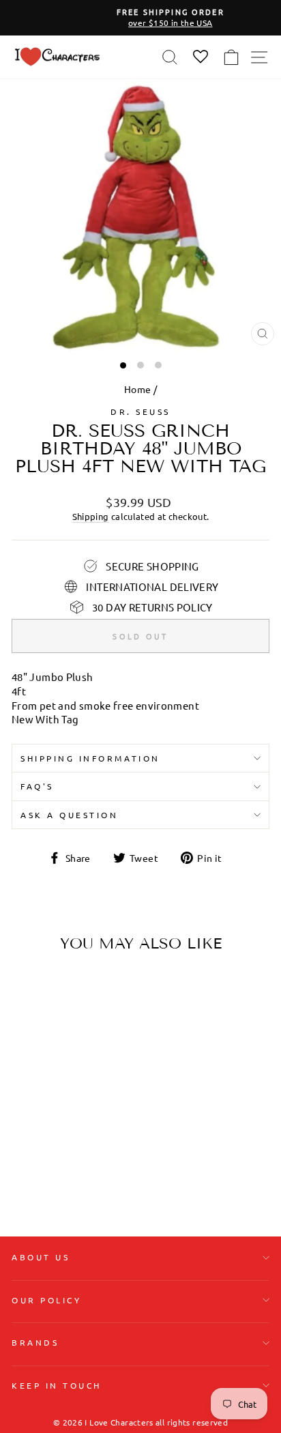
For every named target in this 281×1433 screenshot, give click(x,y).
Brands (35, 1342)
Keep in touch (57, 1385)
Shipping (90, 516)
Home (137, 389)
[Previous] (27, 1049)
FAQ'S (37, 786)
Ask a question (69, 814)
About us (41, 1256)
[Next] (94, 1049)
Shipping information (90, 758)
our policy (46, 1299)
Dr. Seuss (140, 411)
